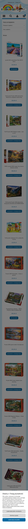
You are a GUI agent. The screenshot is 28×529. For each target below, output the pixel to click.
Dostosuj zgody (14, 515)
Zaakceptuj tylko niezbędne (14, 511)
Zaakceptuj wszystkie (14, 519)
